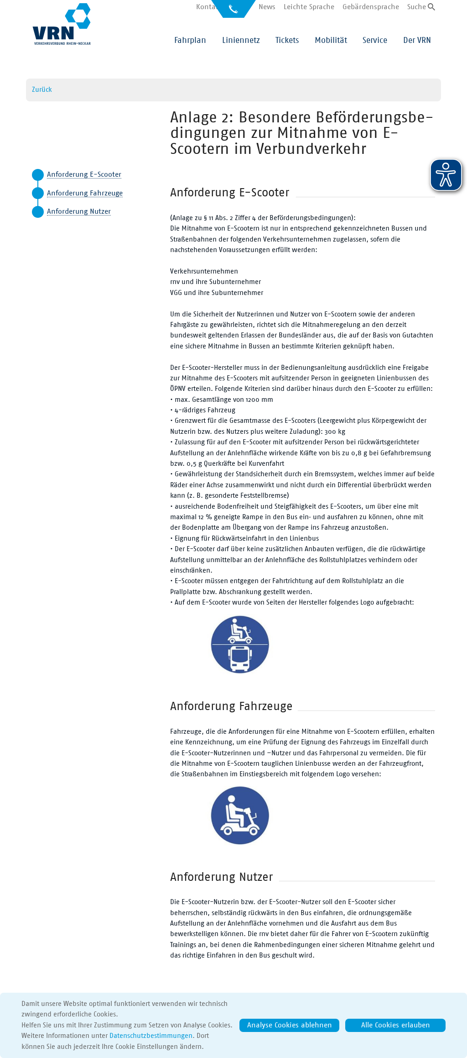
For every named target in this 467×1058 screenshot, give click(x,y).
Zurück (42, 89)
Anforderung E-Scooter (84, 174)
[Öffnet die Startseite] (61, 24)
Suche (416, 7)
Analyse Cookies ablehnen (289, 1025)
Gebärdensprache (370, 7)
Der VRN (417, 41)
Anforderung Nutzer (79, 211)
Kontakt (209, 7)
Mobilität (331, 41)
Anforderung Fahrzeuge (85, 193)
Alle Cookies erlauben (395, 1025)
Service (375, 41)
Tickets (287, 41)
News (267, 7)
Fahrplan (190, 41)
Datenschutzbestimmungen (150, 1035)
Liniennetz (241, 41)
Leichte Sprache (309, 7)
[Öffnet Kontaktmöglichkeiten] (233, 12)
